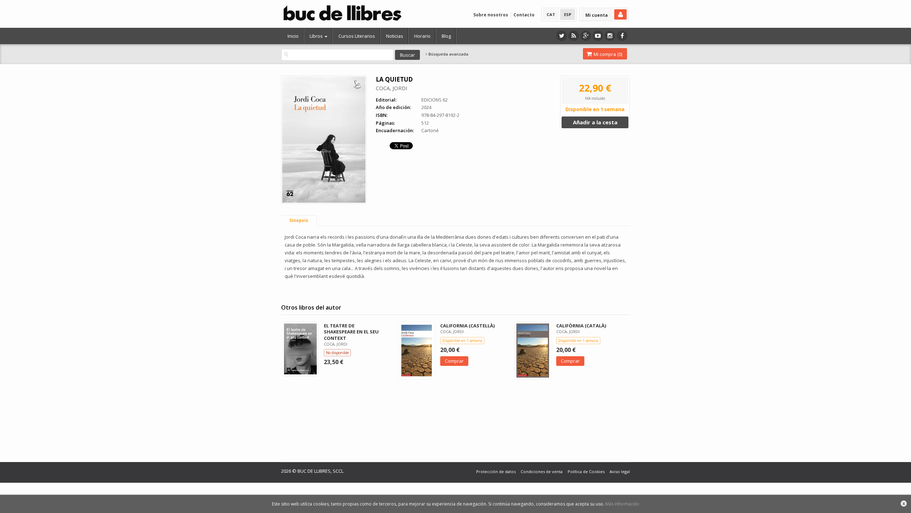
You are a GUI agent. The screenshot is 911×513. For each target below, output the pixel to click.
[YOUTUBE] (598, 36)
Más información (622, 504)
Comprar (454, 361)
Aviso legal (620, 471)
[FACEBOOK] (622, 36)
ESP (567, 14)
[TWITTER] (561, 36)
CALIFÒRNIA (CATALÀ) (581, 325)
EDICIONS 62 (434, 100)
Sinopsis (298, 220)
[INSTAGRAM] (610, 36)
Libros (317, 36)
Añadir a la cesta (595, 122)
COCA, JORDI (391, 88)
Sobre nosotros (490, 15)
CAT (551, 14)
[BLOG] (573, 36)
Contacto (524, 15)
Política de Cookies (586, 471)
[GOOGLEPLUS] (585, 36)
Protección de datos (496, 471)
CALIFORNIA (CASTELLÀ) (467, 325)
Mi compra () (607, 54)
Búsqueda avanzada (447, 54)
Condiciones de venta (542, 471)
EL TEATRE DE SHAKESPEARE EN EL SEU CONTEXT (351, 331)
